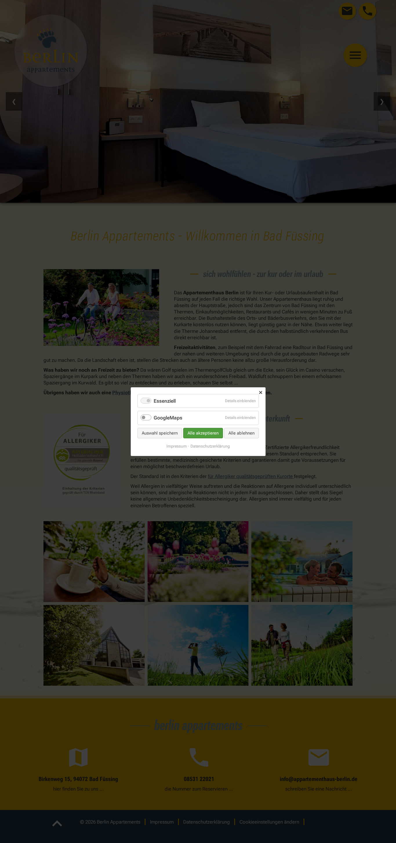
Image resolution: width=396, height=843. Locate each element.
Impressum (176, 446)
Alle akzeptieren (203, 432)
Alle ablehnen (241, 432)
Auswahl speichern (160, 432)
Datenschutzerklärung (210, 446)
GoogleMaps (168, 418)
